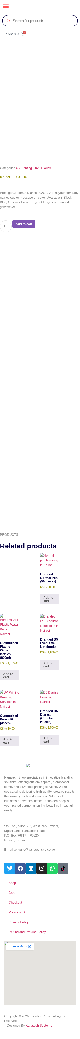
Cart (12, 892)
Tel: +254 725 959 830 (19, 845)
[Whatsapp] (52, 868)
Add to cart (24, 224)
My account (17, 912)
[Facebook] (20, 868)
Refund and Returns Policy (27, 932)
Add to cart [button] (48, 599)
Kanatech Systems (39, 1025)
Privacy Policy (19, 922)
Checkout (15, 902)
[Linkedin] (31, 868)
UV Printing (24, 168)
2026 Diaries (42, 168)
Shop (12, 883)
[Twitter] (9, 868)
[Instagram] (41, 868)
